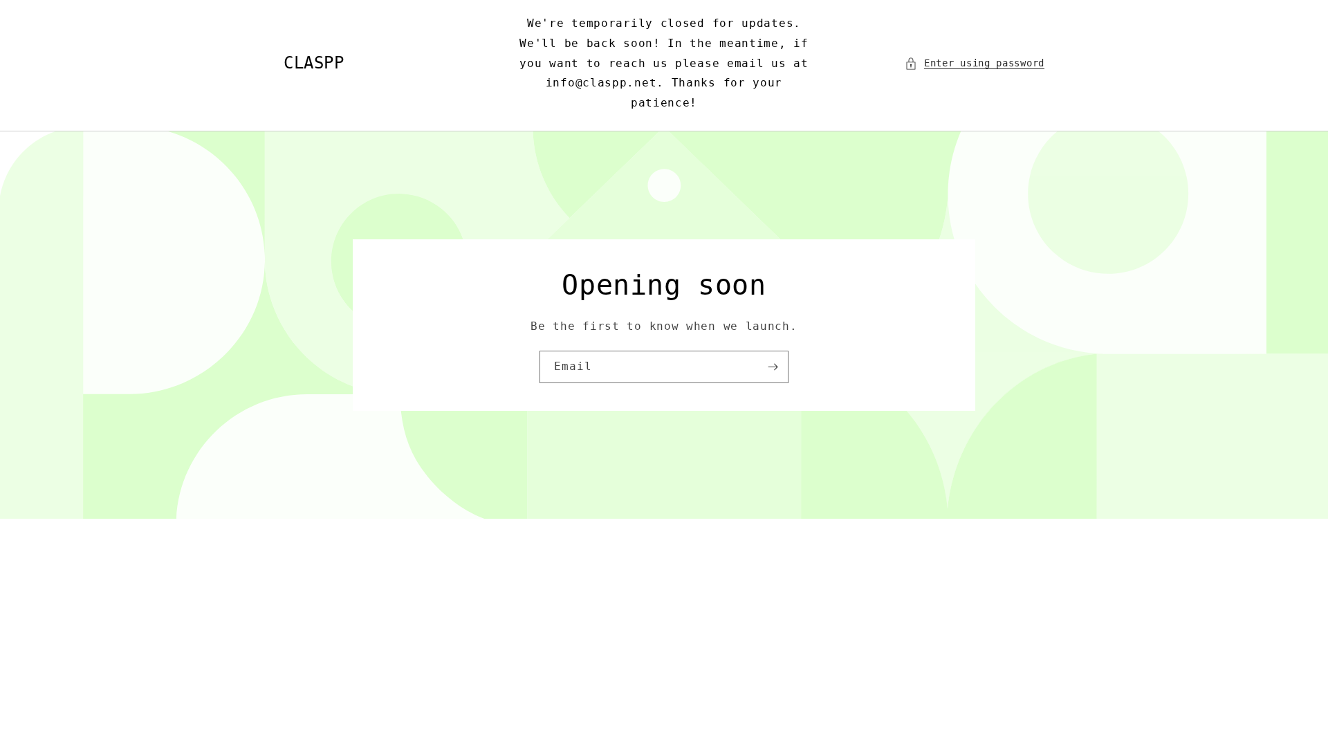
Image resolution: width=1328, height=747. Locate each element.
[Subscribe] (772, 367)
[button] (974, 63)
